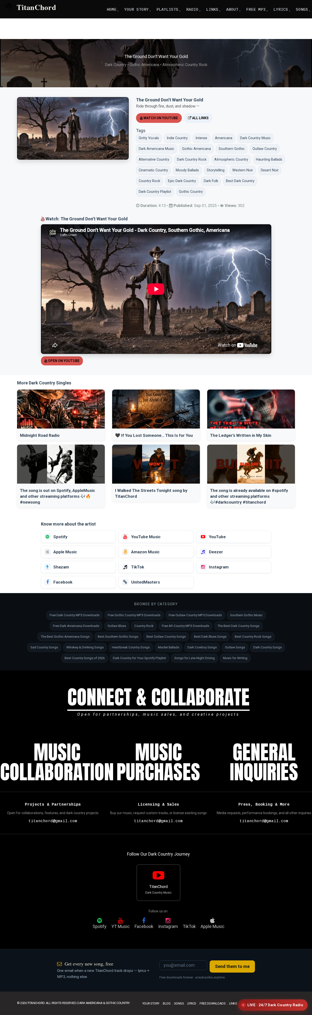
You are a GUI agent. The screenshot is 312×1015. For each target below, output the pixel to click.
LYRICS (280, 10)
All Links (200, 118)
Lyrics (191, 1003)
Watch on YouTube (160, 118)
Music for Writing (235, 658)
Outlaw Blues (116, 626)
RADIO (192, 10)
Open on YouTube (63, 361)
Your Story (150, 1003)
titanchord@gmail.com (53, 821)
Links (233, 1003)
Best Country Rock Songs (253, 636)
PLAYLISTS (167, 10)
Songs (179, 1003)
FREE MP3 (256, 10)
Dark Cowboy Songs (202, 647)
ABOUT (232, 10)
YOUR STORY (136, 10)
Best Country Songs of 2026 (85, 658)
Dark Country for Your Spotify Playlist (139, 658)
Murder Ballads (168, 647)
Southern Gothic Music (246, 615)
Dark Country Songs (267, 647)
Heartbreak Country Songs (131, 647)
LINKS (212, 10)
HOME (112, 10)
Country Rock (144, 626)
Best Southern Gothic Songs (118, 636)
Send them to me (232, 966)
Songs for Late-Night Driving (194, 658)
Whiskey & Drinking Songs (85, 647)
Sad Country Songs (44, 647)
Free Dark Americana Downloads (76, 626)
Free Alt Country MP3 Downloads (185, 626)
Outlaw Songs (235, 647)
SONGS (302, 10)
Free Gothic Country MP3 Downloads (134, 615)
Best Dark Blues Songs (210, 636)
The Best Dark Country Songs (238, 626)
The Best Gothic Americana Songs (65, 636)
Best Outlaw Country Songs (166, 636)
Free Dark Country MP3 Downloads (74, 615)
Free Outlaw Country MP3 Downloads (195, 615)
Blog (166, 1003)
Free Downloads (212, 1003)
